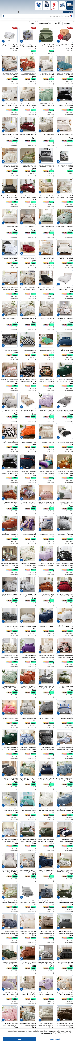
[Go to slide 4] (26, 222)
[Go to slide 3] (45, 40)
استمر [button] (19, 1039)
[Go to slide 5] (25, 222)
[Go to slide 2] (8, 40)
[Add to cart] (58, 41)
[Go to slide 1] (9, 40)
